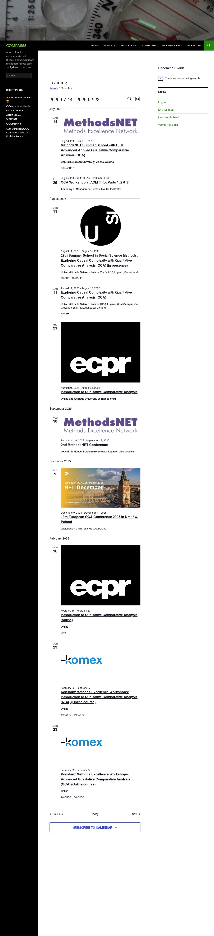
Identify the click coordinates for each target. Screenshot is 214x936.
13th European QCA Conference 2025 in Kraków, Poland (17, 132)
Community (149, 45)
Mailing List (194, 45)
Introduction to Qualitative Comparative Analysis (99, 391)
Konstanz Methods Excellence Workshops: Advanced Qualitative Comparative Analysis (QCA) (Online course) (95, 779)
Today (95, 814)
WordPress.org (168, 124)
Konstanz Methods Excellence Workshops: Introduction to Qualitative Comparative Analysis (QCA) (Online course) (99, 696)
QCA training (13, 123)
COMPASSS (16, 45)
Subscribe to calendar (92, 827)
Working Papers (172, 45)
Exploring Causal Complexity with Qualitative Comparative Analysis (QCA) (96, 295)
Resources (127, 45)
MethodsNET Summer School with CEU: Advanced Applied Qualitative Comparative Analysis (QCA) (95, 150)
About (94, 45)
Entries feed (166, 109)
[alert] (183, 78)
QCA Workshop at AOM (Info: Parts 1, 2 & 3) (95, 182)
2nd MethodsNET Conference (84, 444)
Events (108, 45)
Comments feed (168, 117)
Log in (162, 102)
